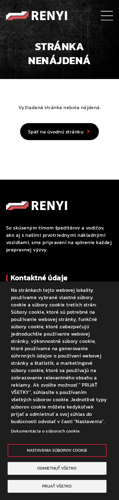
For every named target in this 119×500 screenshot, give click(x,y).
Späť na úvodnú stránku (56, 131)
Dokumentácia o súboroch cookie (45, 431)
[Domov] (36, 14)
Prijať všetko (57, 486)
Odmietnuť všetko (57, 468)
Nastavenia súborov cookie (57, 450)
